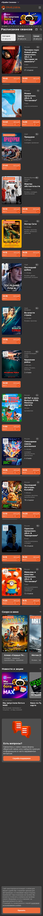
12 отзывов (28, 593)
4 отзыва (27, 458)
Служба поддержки (22, 758)
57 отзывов (28, 70)
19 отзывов (28, 546)
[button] (9, 18)
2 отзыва (27, 372)
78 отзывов (29, 500)
